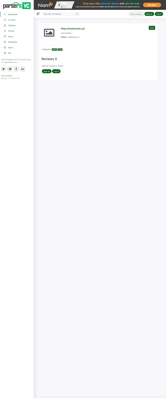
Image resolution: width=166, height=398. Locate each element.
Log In (159, 14)
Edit (152, 28)
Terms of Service (7, 60)
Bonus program (6, 76)
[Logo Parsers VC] (17, 5)
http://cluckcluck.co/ (73, 28)
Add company (136, 14)
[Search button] (77, 14)
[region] (17, 199)
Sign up (149, 14)
